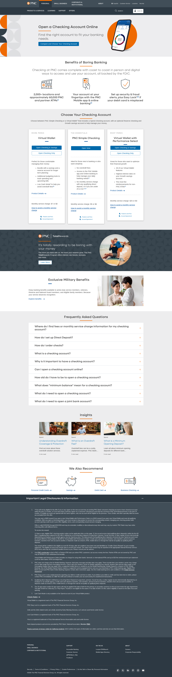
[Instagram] (138, 670)
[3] (138, 97)
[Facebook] (118, 670)
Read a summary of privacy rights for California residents (45, 629)
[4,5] (85, 188)
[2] (91, 103)
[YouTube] (143, 670)
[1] (58, 100)
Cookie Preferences (68, 669)
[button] (35, 11)
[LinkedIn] (128, 670)
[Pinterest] (133, 670)
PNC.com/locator (43, 552)
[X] (123, 670)
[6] (53, 186)
